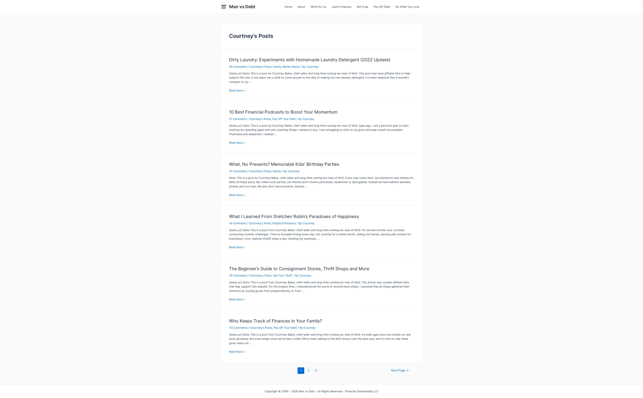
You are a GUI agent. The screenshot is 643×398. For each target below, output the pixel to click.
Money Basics (291, 66)
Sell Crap (362, 6)
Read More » (237, 90)
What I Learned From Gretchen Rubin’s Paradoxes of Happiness (294, 216)
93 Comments (238, 66)
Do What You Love (407, 6)
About (301, 6)
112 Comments (238, 327)
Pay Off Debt (382, 6)
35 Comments (238, 275)
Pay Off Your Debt (284, 119)
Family (277, 66)
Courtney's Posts (260, 66)
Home (288, 6)
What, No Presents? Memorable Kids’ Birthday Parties (284, 164)
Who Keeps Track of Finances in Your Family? (275, 320)
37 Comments (238, 171)
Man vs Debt (242, 6)
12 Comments (237, 119)
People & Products (284, 223)
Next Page (400, 370)
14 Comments (237, 223)
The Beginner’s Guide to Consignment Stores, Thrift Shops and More (299, 268)
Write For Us (318, 6)
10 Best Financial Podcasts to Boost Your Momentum (283, 112)
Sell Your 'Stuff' (283, 275)
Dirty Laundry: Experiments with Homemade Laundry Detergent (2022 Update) (309, 59)
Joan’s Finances (341, 6)
